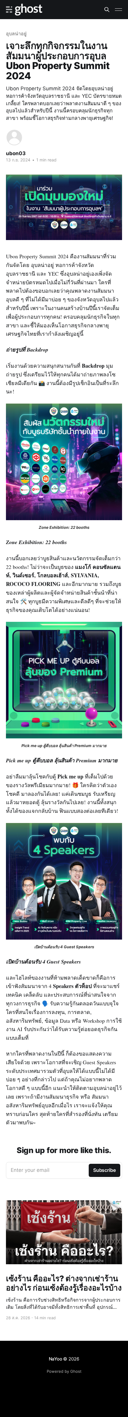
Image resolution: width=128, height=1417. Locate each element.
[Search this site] (107, 9)
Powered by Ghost (64, 1371)
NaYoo (55, 1359)
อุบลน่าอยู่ (16, 33)
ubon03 (16, 153)
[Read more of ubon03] (14, 137)
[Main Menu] (118, 9)
